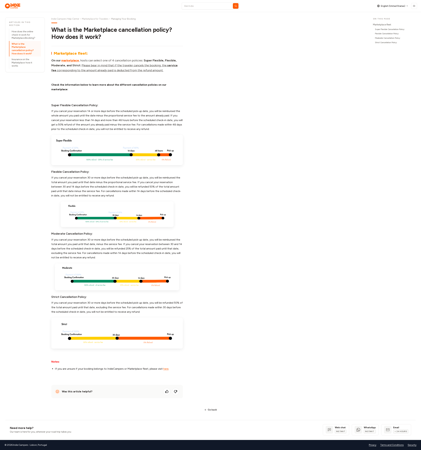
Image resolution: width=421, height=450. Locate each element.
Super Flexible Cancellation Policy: (390, 29)
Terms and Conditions (392, 445)
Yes (166, 391)
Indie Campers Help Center (65, 18)
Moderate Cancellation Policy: (387, 38)
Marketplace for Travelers (95, 18)
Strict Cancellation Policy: (386, 42)
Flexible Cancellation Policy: (387, 33)
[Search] (235, 6)
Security (412, 445)
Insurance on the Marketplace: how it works (22, 62)
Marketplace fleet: (382, 24)
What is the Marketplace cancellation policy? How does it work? (23, 48)
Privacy (372, 445)
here (166, 368)
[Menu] (414, 6)
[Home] (90, 6)
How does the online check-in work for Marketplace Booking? (23, 34)
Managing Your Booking (123, 18)
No (175, 391)
